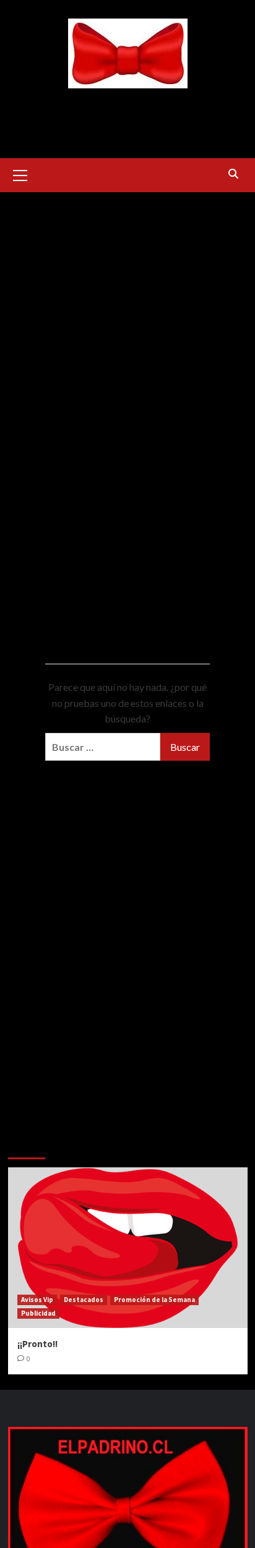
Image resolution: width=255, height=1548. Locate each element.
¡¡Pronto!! (37, 1344)
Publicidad (38, 1313)
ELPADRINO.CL (128, 106)
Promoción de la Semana (154, 1299)
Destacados (83, 1299)
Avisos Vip (37, 1299)
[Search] (233, 174)
